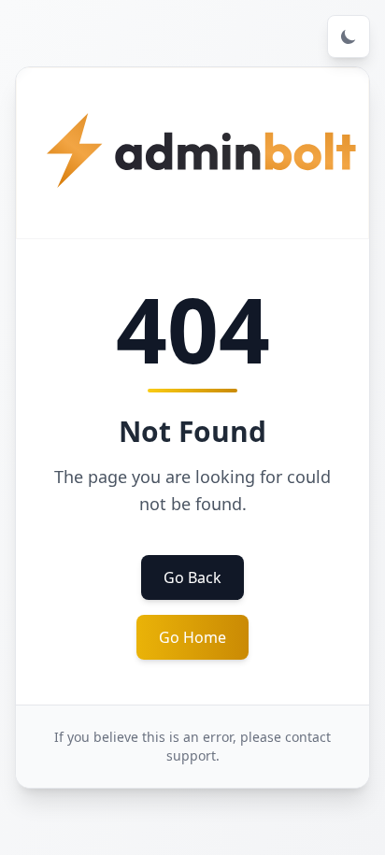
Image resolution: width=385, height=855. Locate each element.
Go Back (192, 577)
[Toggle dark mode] (348, 36)
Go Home (192, 637)
